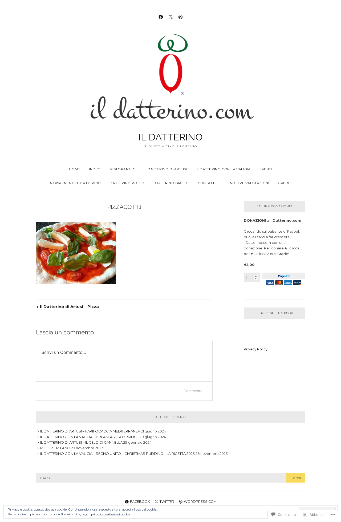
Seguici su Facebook (274, 313)
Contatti (207, 183)
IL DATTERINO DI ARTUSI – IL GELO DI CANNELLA (81, 442)
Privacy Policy (255, 349)
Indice (95, 169)
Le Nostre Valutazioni (247, 183)
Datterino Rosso (127, 183)
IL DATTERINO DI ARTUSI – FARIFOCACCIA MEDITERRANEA (90, 431)
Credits (285, 183)
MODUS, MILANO (55, 448)
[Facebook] (160, 17)
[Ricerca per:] (170, 478)
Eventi (265, 169)
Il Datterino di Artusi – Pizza (69, 306)
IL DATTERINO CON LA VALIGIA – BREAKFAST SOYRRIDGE (89, 437)
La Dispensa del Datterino (74, 183)
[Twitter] (170, 17)
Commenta (193, 391)
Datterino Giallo (171, 183)
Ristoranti (121, 169)
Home (74, 169)
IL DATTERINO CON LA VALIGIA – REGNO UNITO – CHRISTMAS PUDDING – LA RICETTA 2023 (117, 453)
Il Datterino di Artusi (165, 169)
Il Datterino (171, 137)
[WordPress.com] (180, 17)
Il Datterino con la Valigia (223, 169)
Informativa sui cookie (113, 514)
